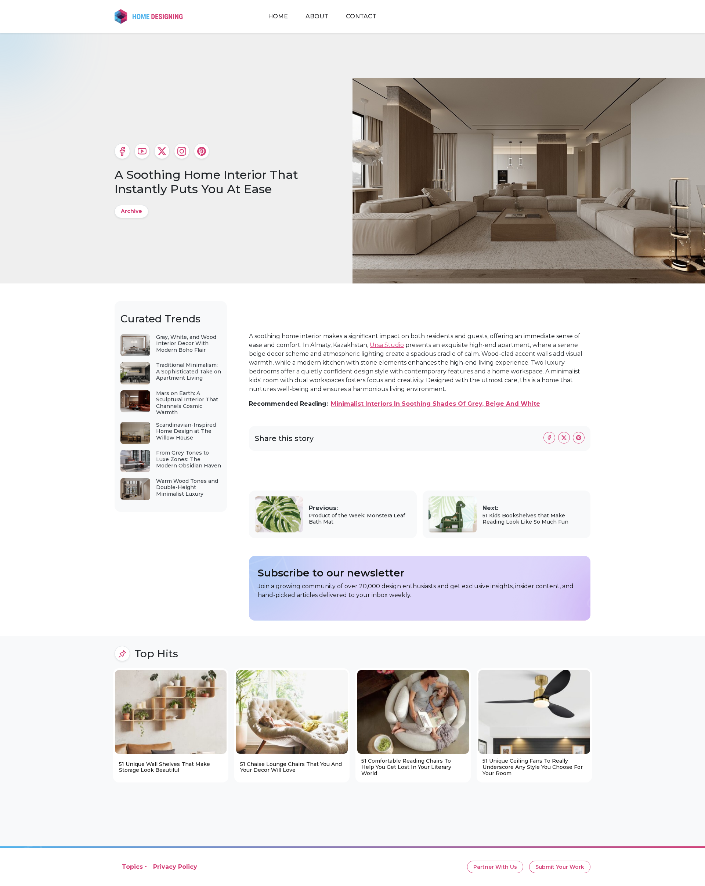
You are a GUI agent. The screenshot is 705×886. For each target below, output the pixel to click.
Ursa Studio (387, 344)
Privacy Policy (175, 866)
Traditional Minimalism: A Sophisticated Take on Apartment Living (188, 371)
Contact (361, 16)
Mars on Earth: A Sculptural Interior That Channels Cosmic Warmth (187, 403)
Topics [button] (132, 866)
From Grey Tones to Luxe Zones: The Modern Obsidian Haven (188, 459)
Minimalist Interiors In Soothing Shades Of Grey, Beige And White (435, 403)
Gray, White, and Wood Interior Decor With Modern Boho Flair (186, 343)
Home (278, 16)
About (317, 16)
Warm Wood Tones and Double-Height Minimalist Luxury (187, 487)
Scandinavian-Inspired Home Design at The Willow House (186, 431)
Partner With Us (495, 867)
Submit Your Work (559, 867)
